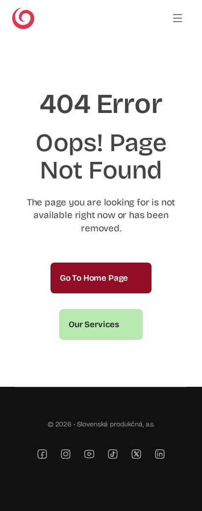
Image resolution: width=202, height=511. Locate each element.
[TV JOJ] (23, 11)
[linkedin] (160, 453)
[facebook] (42, 453)
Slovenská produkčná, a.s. (116, 424)
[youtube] (89, 453)
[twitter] (136, 453)
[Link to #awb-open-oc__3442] (178, 18)
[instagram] (65, 453)
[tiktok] (112, 453)
